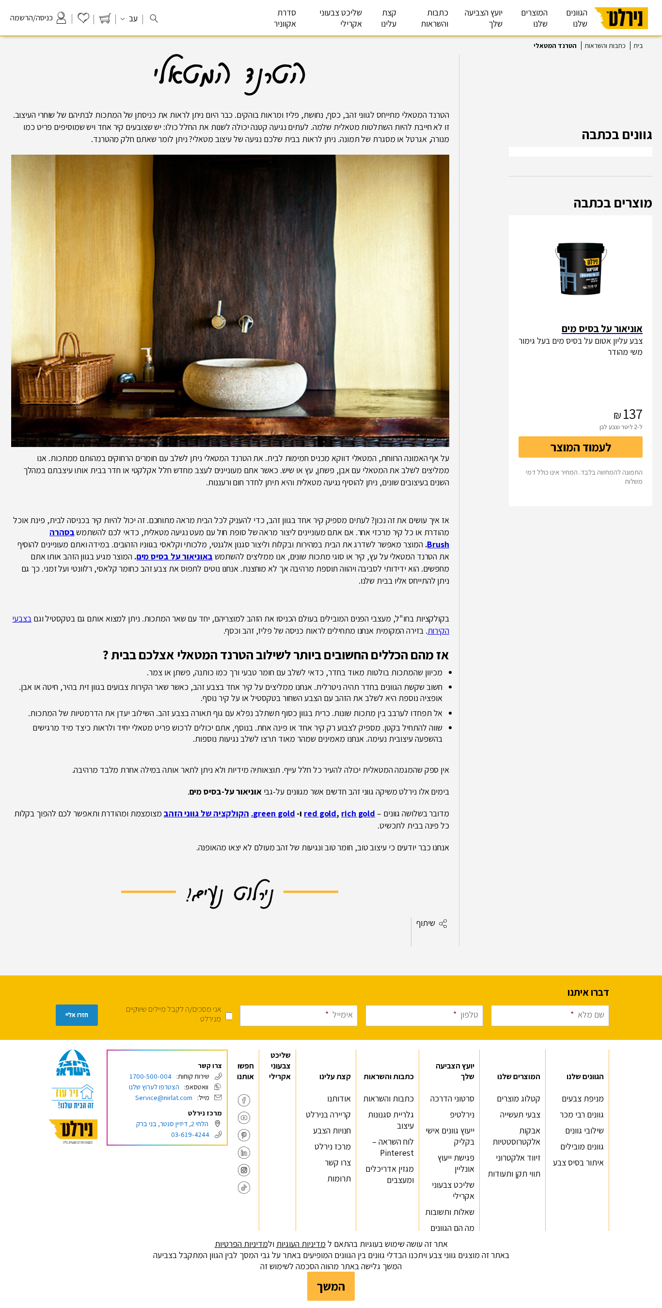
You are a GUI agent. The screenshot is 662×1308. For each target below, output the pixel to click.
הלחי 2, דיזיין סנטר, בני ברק (172, 1123)
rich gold (358, 813)
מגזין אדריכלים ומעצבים (389, 1174)
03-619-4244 (190, 1134)
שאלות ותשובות (449, 1211)
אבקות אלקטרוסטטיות (516, 1136)
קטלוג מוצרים (518, 1098)
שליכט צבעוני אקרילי (340, 18)
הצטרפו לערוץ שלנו (154, 1086)
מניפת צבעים (583, 1098)
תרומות (339, 1178)
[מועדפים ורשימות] (83, 21)
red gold (320, 813)
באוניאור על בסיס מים (175, 556)
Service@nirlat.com (163, 1097)
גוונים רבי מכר (582, 1114)
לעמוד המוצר (581, 447)
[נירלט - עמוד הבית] (73, 1131)
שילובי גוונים (584, 1130)
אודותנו (339, 1098)
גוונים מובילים (582, 1146)
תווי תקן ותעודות (514, 1173)
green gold (274, 813)
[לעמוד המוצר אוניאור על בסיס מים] (581, 268)
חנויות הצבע (332, 1130)
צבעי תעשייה (520, 1114)
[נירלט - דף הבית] (621, 33)
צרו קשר (338, 1162)
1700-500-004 (150, 1076)
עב (132, 18)
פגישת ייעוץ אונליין (456, 1163)
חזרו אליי (76, 1015)
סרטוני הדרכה (452, 1098)
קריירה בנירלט (328, 1114)
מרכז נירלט (333, 1146)
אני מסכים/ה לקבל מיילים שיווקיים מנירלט (173, 1013)
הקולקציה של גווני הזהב (206, 813)
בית (638, 45)
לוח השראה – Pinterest (393, 1147)
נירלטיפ (462, 1114)
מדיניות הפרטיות (241, 1243)
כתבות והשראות (605, 45)
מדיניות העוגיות (301, 1243)
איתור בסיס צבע (578, 1162)
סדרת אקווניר (285, 18)
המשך (331, 1286)
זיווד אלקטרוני (518, 1157)
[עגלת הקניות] (105, 21)
